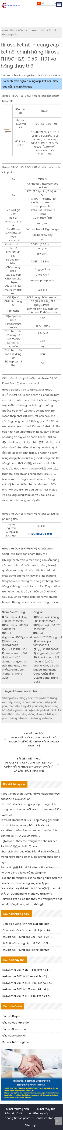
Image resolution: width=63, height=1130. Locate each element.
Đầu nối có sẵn (14, 1113)
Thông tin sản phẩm (17, 1118)
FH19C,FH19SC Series (40, 534)
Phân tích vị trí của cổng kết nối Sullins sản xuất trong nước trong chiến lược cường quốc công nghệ (30, 857)
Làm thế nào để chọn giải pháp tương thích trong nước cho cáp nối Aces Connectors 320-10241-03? (31, 809)
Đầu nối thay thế (45, 1109)
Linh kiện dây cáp (38, 1113)
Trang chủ (38, 30)
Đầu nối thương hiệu (17, 1109)
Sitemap (30, 1125)
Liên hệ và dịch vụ (46, 1118)
